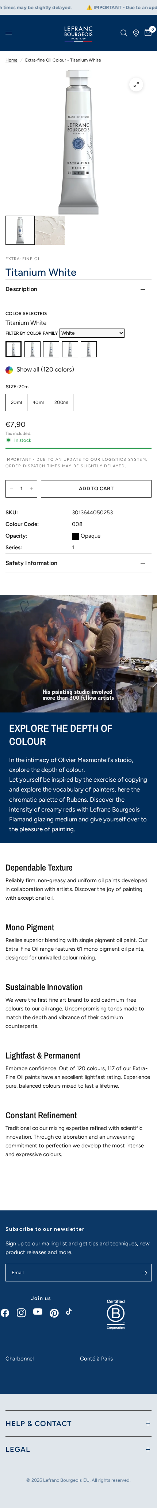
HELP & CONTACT (38, 1423)
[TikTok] (74, 1313)
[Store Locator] (136, 33)
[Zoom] (136, 84)
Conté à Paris (96, 1358)
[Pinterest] (58, 1313)
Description (21, 289)
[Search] (124, 33)
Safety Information (31, 562)
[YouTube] (41, 1311)
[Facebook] (8, 1312)
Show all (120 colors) (45, 369)
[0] (147, 33)
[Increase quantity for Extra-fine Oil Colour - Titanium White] (31, 488)
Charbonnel (19, 1358)
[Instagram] (25, 1312)
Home (11, 60)
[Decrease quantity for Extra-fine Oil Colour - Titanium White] (11, 488)
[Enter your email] (144, 1272)
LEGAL (17, 1449)
